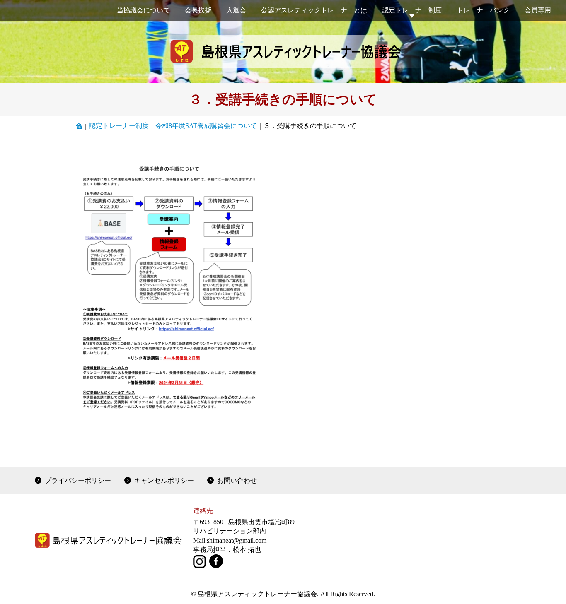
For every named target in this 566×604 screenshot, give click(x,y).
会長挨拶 (198, 10)
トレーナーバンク (483, 10)
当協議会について (143, 10)
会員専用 (538, 10)
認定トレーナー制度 (412, 10)
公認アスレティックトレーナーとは (314, 10)
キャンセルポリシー (164, 480)
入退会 (236, 10)
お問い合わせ (237, 480)
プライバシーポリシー (78, 480)
